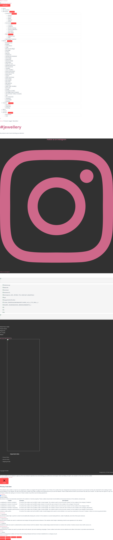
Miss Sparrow (8, 83)
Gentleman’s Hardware (11, 56)
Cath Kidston (8, 45)
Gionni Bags (8, 57)
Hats (9, 37)
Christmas (8, 106)
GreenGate (8, 59)
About (4, 109)
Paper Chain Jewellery (10, 86)
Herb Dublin (8, 62)
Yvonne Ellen (8, 99)
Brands (4, 40)
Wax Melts (10, 31)
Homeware (8, 23)
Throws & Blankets (12, 29)
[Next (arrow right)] (8, 539)
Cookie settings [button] (4, 477)
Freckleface (8, 54)
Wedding (7, 101)
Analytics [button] (2, 522)
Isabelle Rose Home (10, 65)
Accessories (8, 13)
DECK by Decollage (10, 48)
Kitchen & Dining (12, 28)
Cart (6, 116)
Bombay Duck (8, 42)
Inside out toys (9, 63)
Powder (7, 89)
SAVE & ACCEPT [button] (3, 535)
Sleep (9, 18)
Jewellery (7, 68)
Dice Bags (7, 50)
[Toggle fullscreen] (8, 537)
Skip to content (4, 0)
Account (5, 112)
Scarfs (9, 17)
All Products (5, 11)
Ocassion (5, 103)
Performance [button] (3, 517)
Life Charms (8, 80)
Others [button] (1, 531)
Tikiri (6, 95)
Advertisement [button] (3, 526)
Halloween (8, 105)
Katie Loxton (8, 74)
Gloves (10, 15)
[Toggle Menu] (12, 12)
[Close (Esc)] (19, 537)
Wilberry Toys (11, 36)
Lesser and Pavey (9, 77)
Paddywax (7, 84)
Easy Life (7, 53)
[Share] (13, 537)
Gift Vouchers (6, 10)
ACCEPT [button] (11, 477)
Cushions (10, 26)
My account (8, 114)
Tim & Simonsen (9, 96)
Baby (6, 34)
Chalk (6, 47)
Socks (9, 21)
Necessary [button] (2, 494)
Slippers (10, 20)
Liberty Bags (8, 78)
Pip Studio (7, 87)
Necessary (4, 496)
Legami (7, 75)
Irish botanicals (9, 66)
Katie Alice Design (9, 72)
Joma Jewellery (9, 69)
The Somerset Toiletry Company (13, 93)
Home (4, 8)
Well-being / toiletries (10, 39)
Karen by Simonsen (10, 71)
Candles (10, 25)
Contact (5, 111)
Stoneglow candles (10, 90)
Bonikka (7, 44)
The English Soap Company (12, 92)
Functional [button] (2, 513)
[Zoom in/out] (2, 537)
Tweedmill (7, 98)
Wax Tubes (11, 32)
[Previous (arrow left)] (2, 539)
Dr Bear (7, 51)
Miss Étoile (7, 81)
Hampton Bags (9, 60)
